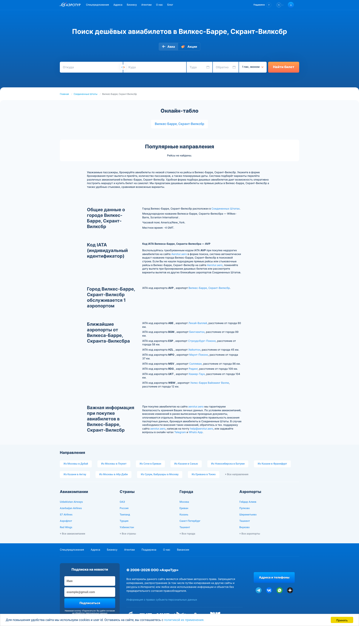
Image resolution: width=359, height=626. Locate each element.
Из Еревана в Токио (204, 474)
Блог (170, 4)
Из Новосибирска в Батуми (228, 463)
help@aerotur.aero (201, 428)
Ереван (184, 508)
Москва (184, 501)
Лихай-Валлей (197, 323)
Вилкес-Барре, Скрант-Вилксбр (179, 124)
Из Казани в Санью (186, 463)
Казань (184, 514)
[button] (262, 4)
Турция (124, 521)
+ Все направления (236, 474)
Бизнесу (132, 4)
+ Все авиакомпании (72, 533)
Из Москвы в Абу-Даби (113, 474)
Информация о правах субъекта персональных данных (161, 599)
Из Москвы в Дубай (76, 463)
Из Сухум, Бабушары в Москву (160, 474)
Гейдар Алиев (247, 501)
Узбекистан (127, 527)
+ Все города (187, 533)
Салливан (195, 363)
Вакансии (183, 549)
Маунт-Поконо (198, 354)
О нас (159, 4)
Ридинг (193, 368)
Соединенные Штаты (85, 94)
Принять (342, 620)
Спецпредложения (97, 4)
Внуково (244, 527)
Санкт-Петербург (190, 521)
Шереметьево (248, 514)
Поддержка (149, 549)
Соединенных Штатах (225, 208)
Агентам (146, 4)
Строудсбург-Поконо (202, 341)
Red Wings (66, 527)
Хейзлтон (194, 349)
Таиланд (125, 514)
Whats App (195, 432)
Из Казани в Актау (75, 474)
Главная (64, 94)
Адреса (117, 4)
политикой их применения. (184, 620)
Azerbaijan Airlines (71, 508)
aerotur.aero (195, 406)
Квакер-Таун (197, 374)
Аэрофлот (66, 521)
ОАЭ (122, 501)
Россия (124, 508)
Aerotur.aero (179, 254)
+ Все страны (128, 533)
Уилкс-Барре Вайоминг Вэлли (209, 382)
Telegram (180, 432)
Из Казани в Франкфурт (272, 463)
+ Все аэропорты (249, 533)
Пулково (244, 508)
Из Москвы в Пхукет (114, 463)
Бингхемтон (197, 332)
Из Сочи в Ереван (150, 463)
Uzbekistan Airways (71, 501)
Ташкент (185, 527)
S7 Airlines (66, 514)
